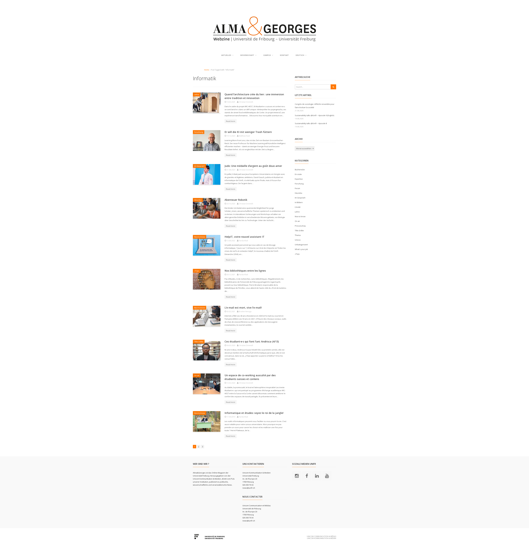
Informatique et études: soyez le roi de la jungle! (254, 413)
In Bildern (299, 202)
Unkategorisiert (301, 244)
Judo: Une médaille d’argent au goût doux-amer (253, 166)
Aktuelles (226, 55)
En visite (298, 174)
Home (206, 70)
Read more (230, 121)
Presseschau (300, 226)
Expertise (299, 179)
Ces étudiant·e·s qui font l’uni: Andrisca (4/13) (252, 341)
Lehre (196, 94)
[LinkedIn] (317, 475)
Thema (298, 235)
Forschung (198, 132)
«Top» (196, 271)
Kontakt (284, 55)
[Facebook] (306, 475)
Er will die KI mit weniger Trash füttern (248, 132)
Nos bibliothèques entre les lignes (245, 270)
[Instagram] (296, 475)
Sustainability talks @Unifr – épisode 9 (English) (314, 115)
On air (196, 375)
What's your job (301, 249)
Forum (297, 188)
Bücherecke (300, 169)
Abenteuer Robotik (236, 199)
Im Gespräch (199, 166)
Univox (298, 240)
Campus (267, 55)
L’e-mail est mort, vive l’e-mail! (243, 307)
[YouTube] (327, 475)
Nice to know (199, 237)
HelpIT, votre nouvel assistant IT (244, 236)
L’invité (297, 207)
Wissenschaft (247, 55)
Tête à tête (198, 341)
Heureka (198, 200)
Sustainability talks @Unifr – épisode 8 (311, 123)
